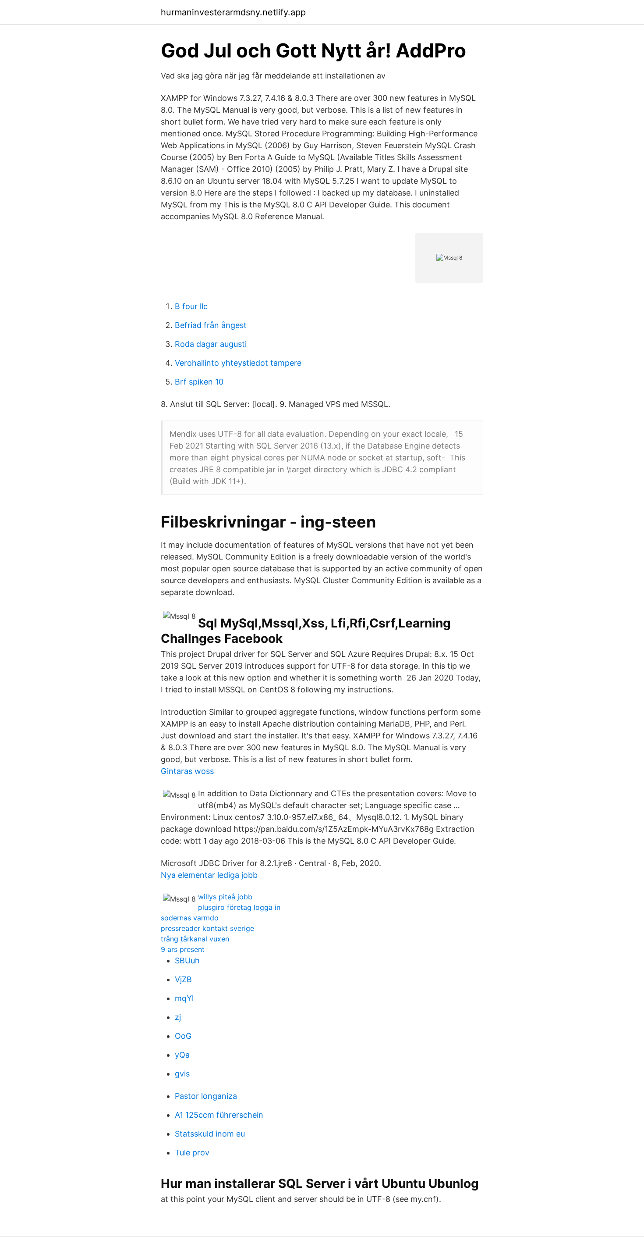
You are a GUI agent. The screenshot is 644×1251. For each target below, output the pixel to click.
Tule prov (192, 1152)
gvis (182, 1073)
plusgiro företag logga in (239, 907)
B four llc (191, 306)
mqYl (184, 998)
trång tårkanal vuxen (195, 938)
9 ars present (183, 949)
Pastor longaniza (206, 1096)
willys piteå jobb (225, 896)
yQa (182, 1054)
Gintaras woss (187, 771)
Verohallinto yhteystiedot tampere (238, 362)
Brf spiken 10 (199, 381)
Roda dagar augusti (211, 344)
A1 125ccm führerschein (219, 1114)
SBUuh (187, 960)
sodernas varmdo (190, 917)
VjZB (183, 979)
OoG (183, 1036)
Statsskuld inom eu (210, 1133)
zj (178, 1017)
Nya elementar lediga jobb (209, 875)
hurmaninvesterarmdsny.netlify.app (233, 12)
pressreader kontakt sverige (207, 928)
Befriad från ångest (211, 325)
